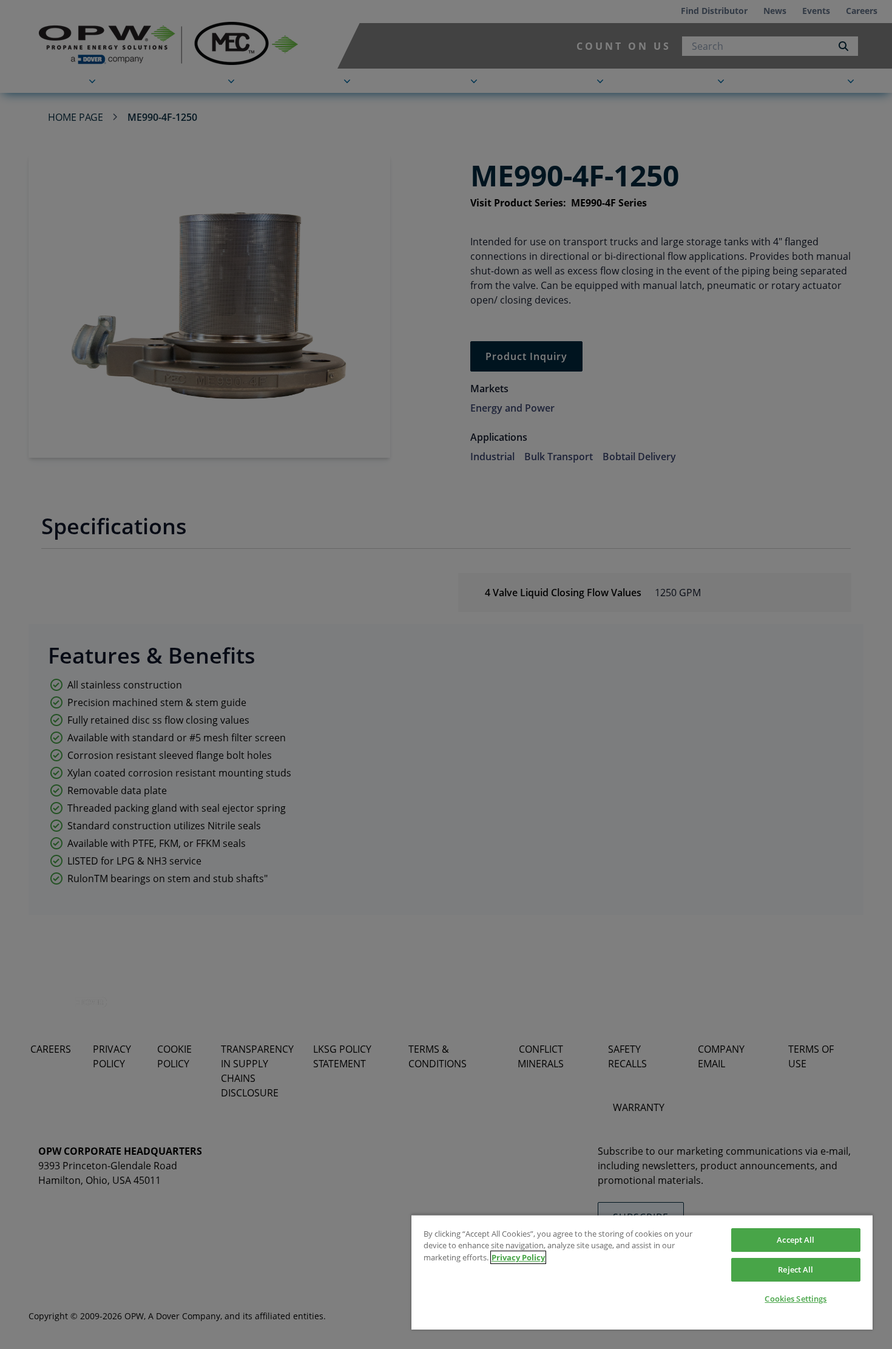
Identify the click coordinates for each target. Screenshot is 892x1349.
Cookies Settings (795, 1298)
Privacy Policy (518, 1257)
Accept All (795, 1239)
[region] (642, 1272)
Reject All (795, 1269)
